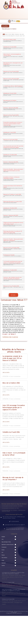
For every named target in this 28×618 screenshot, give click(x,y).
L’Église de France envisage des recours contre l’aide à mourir (13, 223)
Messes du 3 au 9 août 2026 (10, 139)
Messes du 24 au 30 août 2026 (11, 78)
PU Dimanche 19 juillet (8, 255)
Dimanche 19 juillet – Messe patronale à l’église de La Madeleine (13, 239)
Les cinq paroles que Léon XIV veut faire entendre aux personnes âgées (13, 146)
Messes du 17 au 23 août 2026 (11, 71)
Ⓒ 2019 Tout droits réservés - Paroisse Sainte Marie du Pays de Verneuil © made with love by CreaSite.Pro (14, 612)
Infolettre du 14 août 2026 (9, 93)
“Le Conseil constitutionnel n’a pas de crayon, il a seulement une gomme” (12, 262)
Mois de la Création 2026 (9, 39)
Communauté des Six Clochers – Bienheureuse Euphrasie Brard (13, 511)
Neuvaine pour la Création (9, 29)
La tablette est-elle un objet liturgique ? (13, 86)
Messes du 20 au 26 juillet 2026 (11, 247)
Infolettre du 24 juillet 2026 (10, 208)
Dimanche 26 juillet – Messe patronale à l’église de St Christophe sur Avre (13, 170)
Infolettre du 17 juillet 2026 (10, 270)
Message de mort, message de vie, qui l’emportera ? (13, 478)
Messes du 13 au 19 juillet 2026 (11, 286)
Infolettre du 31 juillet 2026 (10, 154)
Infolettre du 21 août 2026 (9, 46)
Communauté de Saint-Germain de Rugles (12, 506)
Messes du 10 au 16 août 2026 (11, 115)
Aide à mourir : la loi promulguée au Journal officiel (14, 454)
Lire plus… (9, 41)
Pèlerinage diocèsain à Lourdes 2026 (12, 201)
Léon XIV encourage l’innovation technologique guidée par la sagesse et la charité (14, 407)
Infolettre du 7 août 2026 (9, 132)
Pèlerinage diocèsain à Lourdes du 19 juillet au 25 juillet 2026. (12, 232)
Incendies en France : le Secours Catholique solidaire (11, 177)
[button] (13, 21)
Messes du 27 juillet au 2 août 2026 (12, 194)
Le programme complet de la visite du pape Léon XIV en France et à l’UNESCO (12, 358)
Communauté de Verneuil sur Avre (10, 508)
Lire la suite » (6, 372)
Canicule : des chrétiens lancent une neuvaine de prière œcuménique (12, 278)
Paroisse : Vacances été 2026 (10, 107)
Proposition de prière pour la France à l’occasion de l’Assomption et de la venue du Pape (12, 124)
